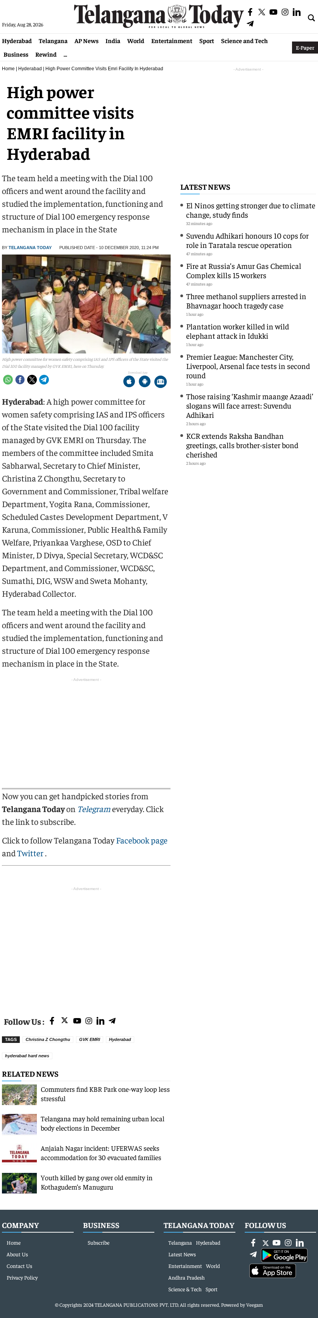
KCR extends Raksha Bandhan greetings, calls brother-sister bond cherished (242, 445)
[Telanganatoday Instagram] (89, 1021)
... (65, 54)
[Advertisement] (86, 947)
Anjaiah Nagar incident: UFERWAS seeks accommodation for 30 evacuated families (101, 1152)
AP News (86, 40)
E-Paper (305, 47)
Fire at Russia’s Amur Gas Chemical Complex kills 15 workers (243, 270)
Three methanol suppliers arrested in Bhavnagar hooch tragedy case (246, 300)
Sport (206, 40)
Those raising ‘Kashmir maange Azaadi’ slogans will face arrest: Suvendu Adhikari (249, 405)
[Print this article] (160, 382)
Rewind (46, 54)
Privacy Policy (22, 1277)
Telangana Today (30, 247)
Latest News (205, 186)
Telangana (53, 40)
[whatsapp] (8, 379)
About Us (17, 1253)
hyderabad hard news (27, 1055)
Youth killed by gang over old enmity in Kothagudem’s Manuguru (96, 1182)
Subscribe (98, 1242)
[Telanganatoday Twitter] (64, 1022)
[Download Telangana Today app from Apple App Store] (129, 382)
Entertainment (171, 40)
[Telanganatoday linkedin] (100, 1021)
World (135, 40)
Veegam (254, 1304)
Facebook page (142, 840)
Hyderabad (17, 40)
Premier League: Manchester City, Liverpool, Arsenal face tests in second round (248, 366)
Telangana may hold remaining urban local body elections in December (102, 1123)
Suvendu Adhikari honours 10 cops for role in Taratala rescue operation (247, 239)
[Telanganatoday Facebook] (52, 1021)
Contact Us (19, 1265)
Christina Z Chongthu (48, 1039)
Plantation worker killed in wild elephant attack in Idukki (237, 330)
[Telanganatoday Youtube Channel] (77, 1021)
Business (15, 54)
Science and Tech (244, 40)
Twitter (31, 852)
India (112, 40)
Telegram (94, 808)
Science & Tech (185, 1288)
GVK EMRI (89, 1039)
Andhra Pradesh (186, 1277)
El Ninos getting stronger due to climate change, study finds (250, 209)
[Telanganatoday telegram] (112, 1021)
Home (8, 68)
